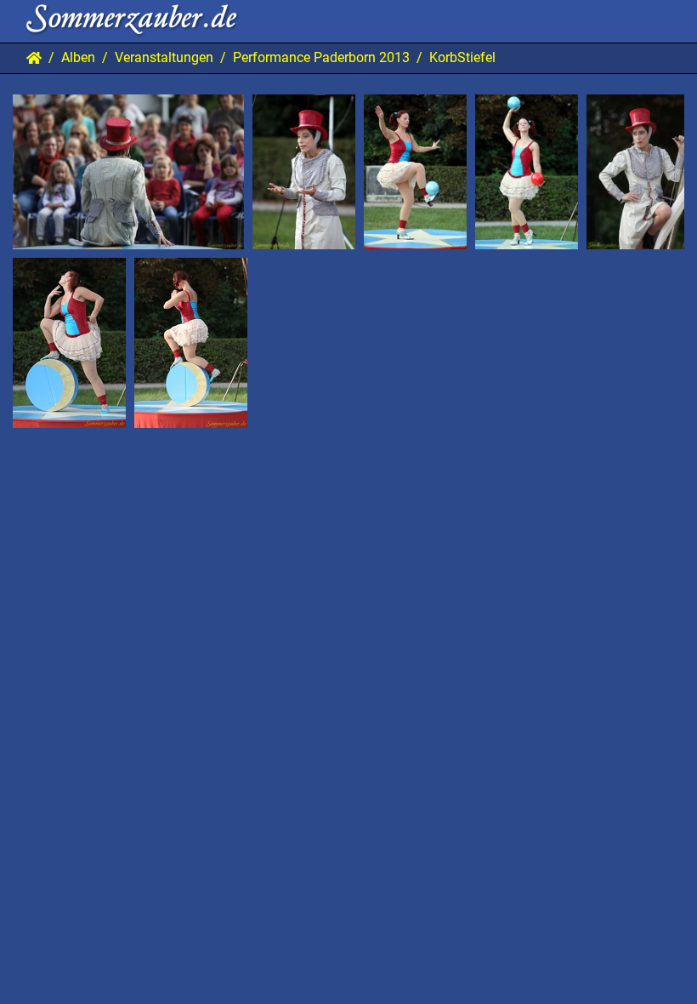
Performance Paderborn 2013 (321, 57)
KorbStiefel (462, 57)
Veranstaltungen (164, 57)
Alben (78, 57)
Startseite (34, 58)
